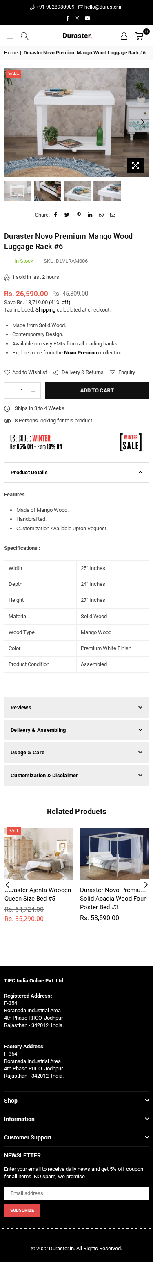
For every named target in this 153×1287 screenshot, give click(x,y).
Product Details (29, 472)
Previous (10, 122)
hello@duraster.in (103, 7)
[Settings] (124, 35)
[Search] (24, 35)
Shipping (45, 310)
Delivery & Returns (82, 372)
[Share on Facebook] (56, 215)
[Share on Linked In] (90, 215)
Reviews (21, 707)
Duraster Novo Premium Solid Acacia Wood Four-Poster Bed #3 (113, 898)
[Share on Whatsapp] (102, 215)
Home (11, 53)
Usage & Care (27, 752)
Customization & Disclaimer (44, 775)
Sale (13, 73)
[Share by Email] (113, 215)
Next (143, 122)
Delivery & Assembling (38, 730)
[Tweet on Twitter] (67, 215)
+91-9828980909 (55, 7)
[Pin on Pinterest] (79, 215)
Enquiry (126, 372)
